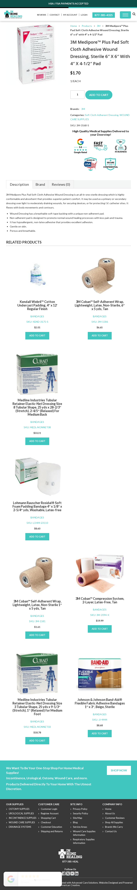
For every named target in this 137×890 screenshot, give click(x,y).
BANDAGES (37, 316)
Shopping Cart (48, 817)
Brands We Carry (114, 826)
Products (87, 25)
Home (73, 25)
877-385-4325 (104, 15)
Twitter (68, 874)
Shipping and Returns (52, 831)
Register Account (50, 813)
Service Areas (80, 826)
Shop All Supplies (114, 822)
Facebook (64, 874)
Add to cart (98, 94)
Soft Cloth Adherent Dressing (101, 114)
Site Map (77, 817)
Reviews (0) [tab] (61, 184)
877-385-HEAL (70, 861)
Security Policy (80, 813)
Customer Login (49, 809)
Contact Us (111, 831)
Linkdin (76, 874)
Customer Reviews (115, 817)
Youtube (72, 874)
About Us (110, 813)
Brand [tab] (40, 184)
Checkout (46, 822)
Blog (75, 822)
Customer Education (51, 826)
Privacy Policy (80, 809)
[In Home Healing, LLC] (13, 12)
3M (98, 25)
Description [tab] (19, 184)
